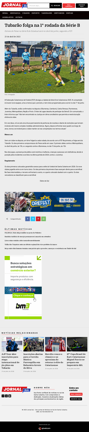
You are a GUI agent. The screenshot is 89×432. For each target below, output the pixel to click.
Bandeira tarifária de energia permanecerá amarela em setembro (28, 236)
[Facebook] (27, 219)
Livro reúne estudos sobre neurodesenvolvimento (22, 240)
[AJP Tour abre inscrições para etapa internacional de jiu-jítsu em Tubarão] (12, 344)
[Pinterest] (38, 219)
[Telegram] (9, 396)
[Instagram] (6, 396)
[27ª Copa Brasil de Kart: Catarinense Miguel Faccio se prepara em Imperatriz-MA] (77, 344)
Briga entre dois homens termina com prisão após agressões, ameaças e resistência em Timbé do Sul (40, 248)
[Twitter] (33, 219)
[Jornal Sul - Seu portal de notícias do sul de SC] (14, 5)
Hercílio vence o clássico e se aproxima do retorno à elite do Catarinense (54, 359)
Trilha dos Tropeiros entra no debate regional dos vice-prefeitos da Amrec (31, 244)
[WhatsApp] (43, 219)
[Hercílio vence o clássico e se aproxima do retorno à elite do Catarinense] (55, 344)
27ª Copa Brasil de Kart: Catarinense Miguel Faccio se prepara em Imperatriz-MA (76, 359)
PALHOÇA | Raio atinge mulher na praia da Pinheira (23, 233)
